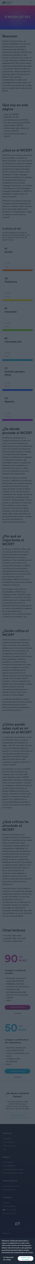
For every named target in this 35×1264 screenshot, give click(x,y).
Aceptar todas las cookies (25, 1258)
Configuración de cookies (8, 1258)
